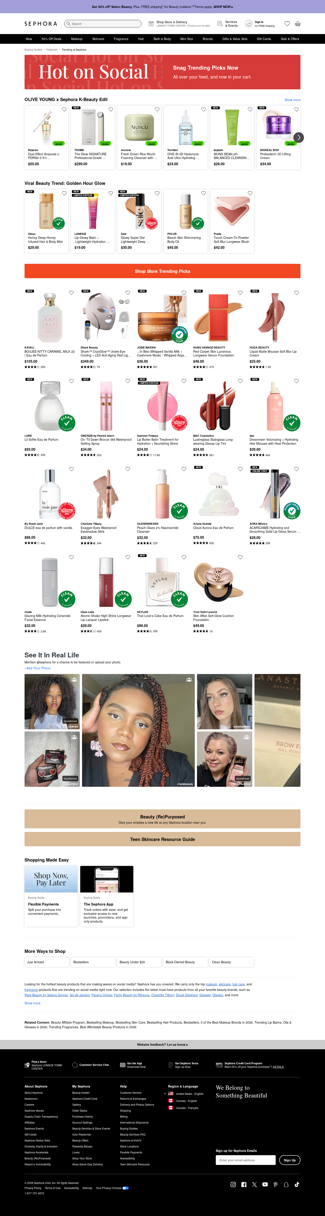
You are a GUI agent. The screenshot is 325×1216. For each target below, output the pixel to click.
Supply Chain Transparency (41, 1116)
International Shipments (134, 1122)
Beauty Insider (81, 1092)
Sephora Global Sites (37, 1140)
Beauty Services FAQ (132, 1134)
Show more (292, 100)
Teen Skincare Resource (135, 1164)
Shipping (125, 1110)
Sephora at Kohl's (130, 1140)
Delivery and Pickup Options (137, 1104)
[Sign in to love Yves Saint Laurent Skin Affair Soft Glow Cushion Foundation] (240, 557)
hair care (238, 984)
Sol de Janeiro (80, 995)
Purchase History (82, 1116)
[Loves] (287, 24)
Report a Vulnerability (38, 1164)
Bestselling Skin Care (130, 1022)
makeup (211, 984)
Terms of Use (53, 1188)
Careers (29, 1104)
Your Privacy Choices (109, 1188)
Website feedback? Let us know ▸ (162, 1044)
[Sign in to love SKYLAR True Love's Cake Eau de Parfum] (184, 557)
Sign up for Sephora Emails (236, 1151)
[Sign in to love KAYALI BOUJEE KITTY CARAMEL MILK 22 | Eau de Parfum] (71, 293)
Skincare (98, 38)
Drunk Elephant (187, 995)
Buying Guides (33, 49)
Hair (141, 38)
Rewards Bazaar (82, 1146)
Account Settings (82, 1122)
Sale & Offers (290, 38)
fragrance (31, 989)
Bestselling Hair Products (164, 1022)
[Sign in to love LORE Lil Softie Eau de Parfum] (71, 381)
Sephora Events (34, 1128)
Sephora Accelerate (36, 1152)
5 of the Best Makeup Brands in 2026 (227, 1022)
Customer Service (130, 1092)
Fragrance (121, 38)
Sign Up (290, 1160)
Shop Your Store (82, 1158)
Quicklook (46, 143)
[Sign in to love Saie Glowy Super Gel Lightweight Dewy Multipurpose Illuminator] (157, 193)
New (29, 38)
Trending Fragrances (63, 1027)
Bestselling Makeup (100, 1022)
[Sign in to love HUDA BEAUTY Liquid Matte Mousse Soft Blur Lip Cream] (296, 293)
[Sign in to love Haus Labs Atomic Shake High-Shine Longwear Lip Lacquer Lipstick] (128, 557)
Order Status (79, 1110)
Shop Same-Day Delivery (87, 1164)
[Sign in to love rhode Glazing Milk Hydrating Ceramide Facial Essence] (71, 557)
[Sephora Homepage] (41, 23)
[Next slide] (298, 137)
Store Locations (129, 1146)
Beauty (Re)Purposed (38, 1158)
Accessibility (127, 1158)
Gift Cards (264, 38)
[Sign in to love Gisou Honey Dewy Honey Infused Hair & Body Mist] (64, 193)
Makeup (76, 38)
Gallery (76, 1104)
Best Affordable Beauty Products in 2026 (108, 1027)
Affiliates (30, 1122)
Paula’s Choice (102, 995)
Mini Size (186, 38)
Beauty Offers (80, 1140)
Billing (124, 1116)
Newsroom (31, 1098)
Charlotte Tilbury (162, 995)
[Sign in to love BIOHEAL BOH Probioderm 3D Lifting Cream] (296, 109)
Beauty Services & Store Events (91, 1128)
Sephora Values (34, 1110)
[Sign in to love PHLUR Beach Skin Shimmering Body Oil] (204, 193)
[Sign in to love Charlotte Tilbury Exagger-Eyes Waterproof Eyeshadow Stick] (128, 469)
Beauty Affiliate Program (68, 1022)
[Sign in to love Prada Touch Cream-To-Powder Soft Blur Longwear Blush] (250, 193)
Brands (208, 38)
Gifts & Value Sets (234, 38)
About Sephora (34, 1092)
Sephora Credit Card (84, 1098)
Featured (51, 49)
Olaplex (217, 995)
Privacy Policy (33, 1188)
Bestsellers (191, 1022)
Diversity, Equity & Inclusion (41, 1146)
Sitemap (87, 1188)
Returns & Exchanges (133, 1098)
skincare (225, 984)
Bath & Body (162, 38)
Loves (76, 1152)
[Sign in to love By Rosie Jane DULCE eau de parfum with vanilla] (71, 469)
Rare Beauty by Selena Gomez (46, 995)
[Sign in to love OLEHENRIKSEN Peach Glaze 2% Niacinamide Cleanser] (184, 469)
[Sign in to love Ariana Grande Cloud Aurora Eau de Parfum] (240, 469)
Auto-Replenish (81, 1134)
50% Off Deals (51, 38)
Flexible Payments (131, 1152)
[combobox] (102, 23)
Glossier (205, 995)
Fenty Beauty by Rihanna (131, 995)
